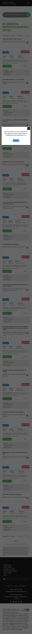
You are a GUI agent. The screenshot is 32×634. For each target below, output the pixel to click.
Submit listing (7, 565)
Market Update (8, 567)
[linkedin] (19, 602)
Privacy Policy (7, 573)
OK (16, 140)
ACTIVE (22, 10)
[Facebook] (11, 602)
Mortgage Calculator (9, 569)
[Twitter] (13, 602)
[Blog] (21, 602)
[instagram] (16, 602)
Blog (5, 575)
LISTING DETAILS (7, 66)
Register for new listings (10, 571)
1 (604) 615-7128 (7, 73)
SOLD (28, 10)
